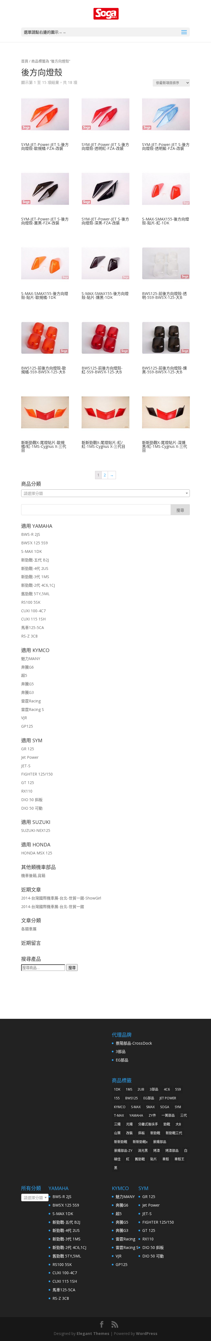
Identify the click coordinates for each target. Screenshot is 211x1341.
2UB (141, 1089)
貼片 (153, 1159)
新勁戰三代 (174, 1133)
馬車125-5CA (32, 627)
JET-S (25, 765)
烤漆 (156, 1150)
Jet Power (29, 757)
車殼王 (179, 1159)
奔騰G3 (27, 692)
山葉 (117, 1133)
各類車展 (29, 928)
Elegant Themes (93, 1333)
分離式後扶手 (148, 1124)
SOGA (164, 1107)
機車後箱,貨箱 (33, 875)
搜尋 (72, 967)
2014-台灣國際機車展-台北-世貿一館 (52, 906)
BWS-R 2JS (30, 534)
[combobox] (105, 493)
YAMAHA (136, 1115)
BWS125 (131, 1098)
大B (178, 1124)
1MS (129, 1089)
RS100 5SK (30, 602)
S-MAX (136, 1107)
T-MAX (119, 1115)
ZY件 (152, 1115)
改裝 (129, 1133)
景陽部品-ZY (123, 1150)
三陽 (117, 1124)
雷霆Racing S (32, 709)
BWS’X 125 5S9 (34, 542)
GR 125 (27, 748)
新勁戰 (155, 1133)
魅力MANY (30, 658)
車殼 (165, 1159)
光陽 (129, 1124)
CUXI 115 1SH (33, 619)
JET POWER (168, 1098)
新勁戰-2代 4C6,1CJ (38, 585)
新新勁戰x (140, 1141)
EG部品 (122, 1060)
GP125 (27, 726)
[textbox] (105, 493)
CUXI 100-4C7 (33, 610)
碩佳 (117, 1159)
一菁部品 (168, 1115)
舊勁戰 (140, 1159)
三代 (183, 1115)
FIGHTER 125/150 (37, 774)
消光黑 (143, 1150)
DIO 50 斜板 (32, 799)
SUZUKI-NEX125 (35, 830)
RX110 (26, 791)
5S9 (178, 1089)
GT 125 (27, 782)
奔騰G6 (27, 667)
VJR (24, 717)
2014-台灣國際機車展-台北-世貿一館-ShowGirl (61, 898)
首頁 (24, 61)
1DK (117, 1089)
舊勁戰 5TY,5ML (35, 593)
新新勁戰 (120, 1141)
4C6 (167, 1089)
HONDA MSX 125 (36, 853)
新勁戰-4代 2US (34, 568)
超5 (24, 675)
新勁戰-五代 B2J (35, 559)
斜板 (141, 1133)
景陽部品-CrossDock (134, 1043)
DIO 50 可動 (32, 808)
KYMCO (120, 1107)
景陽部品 (159, 1141)
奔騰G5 (27, 683)
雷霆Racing (31, 700)
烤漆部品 (172, 1150)
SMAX (150, 1107)
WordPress (146, 1333)
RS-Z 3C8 (29, 636)
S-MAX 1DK (31, 551)
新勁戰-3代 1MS (35, 576)
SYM (178, 1107)
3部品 (121, 1051)
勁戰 (166, 1124)
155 (117, 1098)
